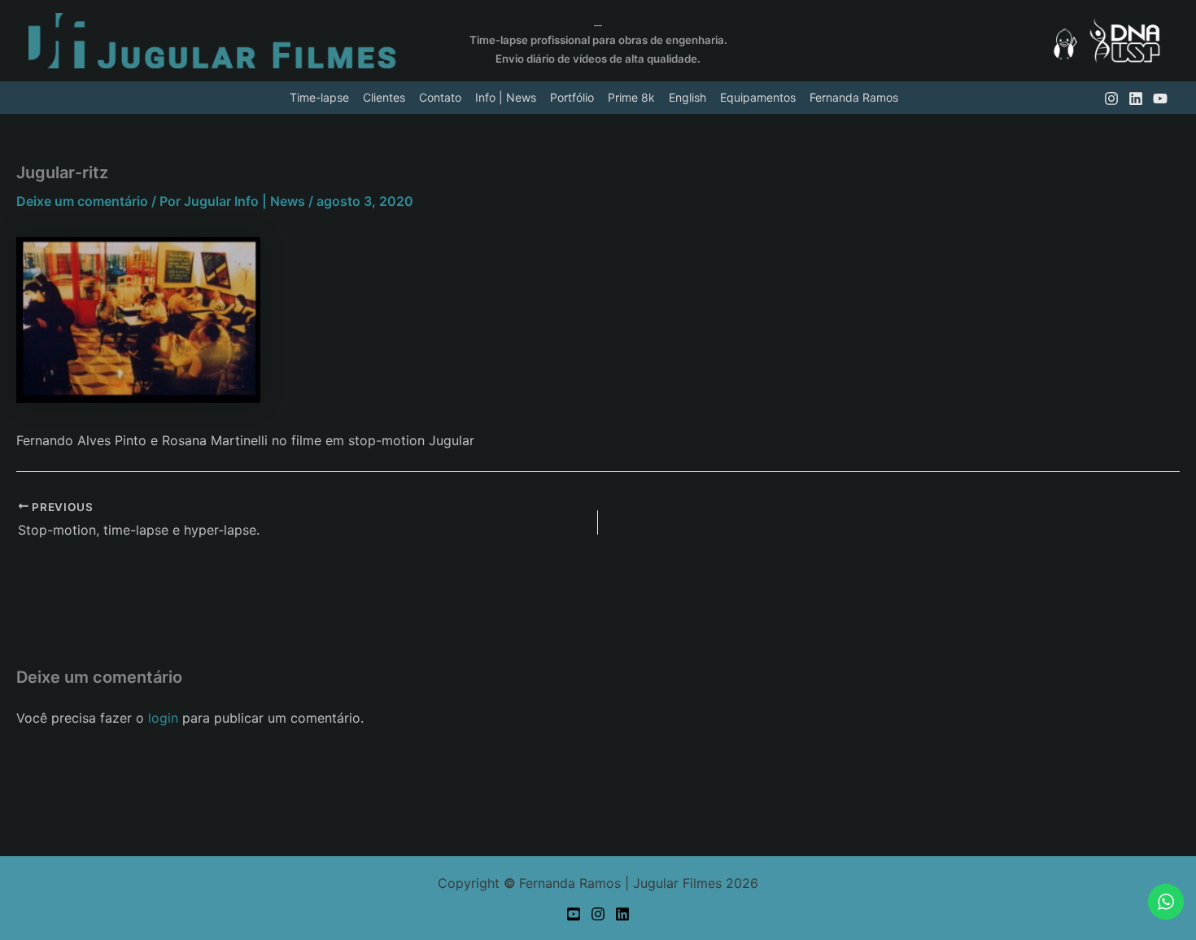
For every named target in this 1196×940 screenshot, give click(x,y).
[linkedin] (1135, 98)
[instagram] (1111, 98)
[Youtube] (573, 914)
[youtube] (1160, 98)
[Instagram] (598, 914)
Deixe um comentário (82, 201)
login (163, 718)
